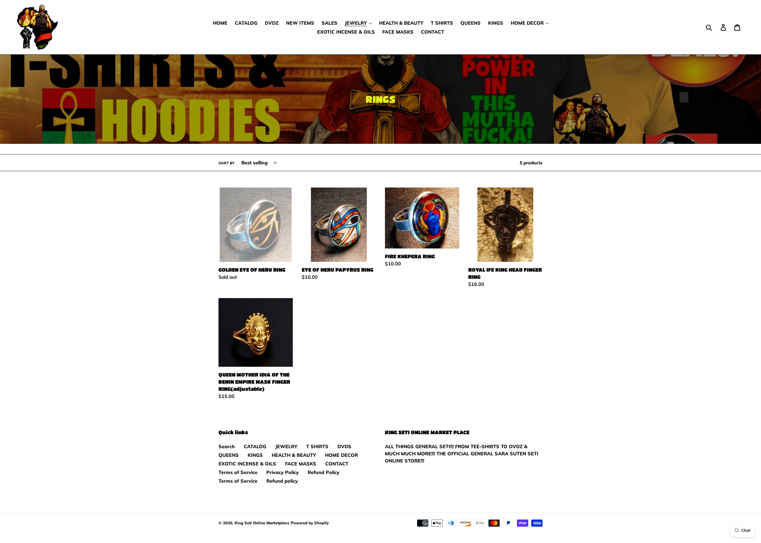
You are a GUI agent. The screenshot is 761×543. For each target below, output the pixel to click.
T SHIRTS (317, 446)
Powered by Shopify (310, 522)
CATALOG (255, 446)
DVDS (344, 446)
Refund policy (282, 481)
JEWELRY (286, 446)
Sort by (226, 163)
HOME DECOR (341, 455)
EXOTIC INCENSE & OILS (247, 464)
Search (226, 446)
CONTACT (336, 464)
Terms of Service (237, 472)
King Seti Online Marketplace (262, 522)
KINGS (255, 455)
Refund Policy (323, 472)
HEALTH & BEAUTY (294, 455)
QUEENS (228, 455)
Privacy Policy (282, 472)
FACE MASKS (300, 464)
